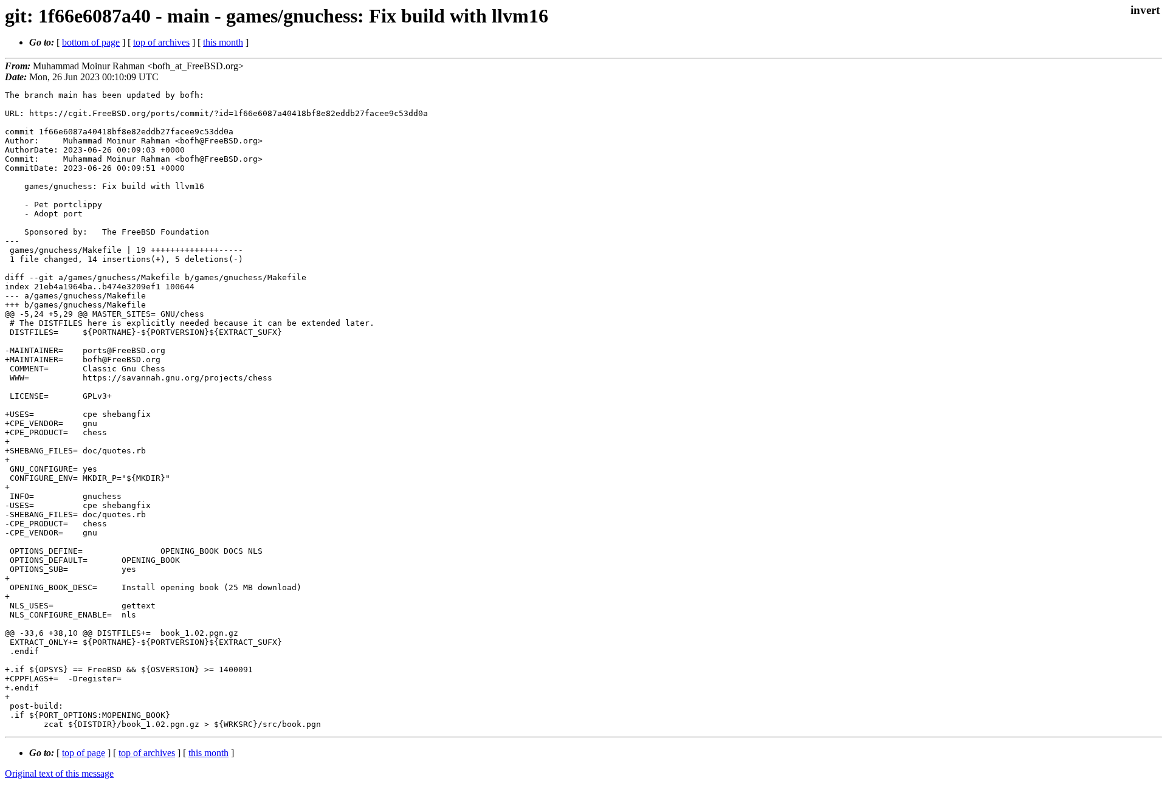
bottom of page (91, 42)
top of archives (161, 42)
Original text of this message (59, 773)
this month (223, 42)
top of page (83, 753)
